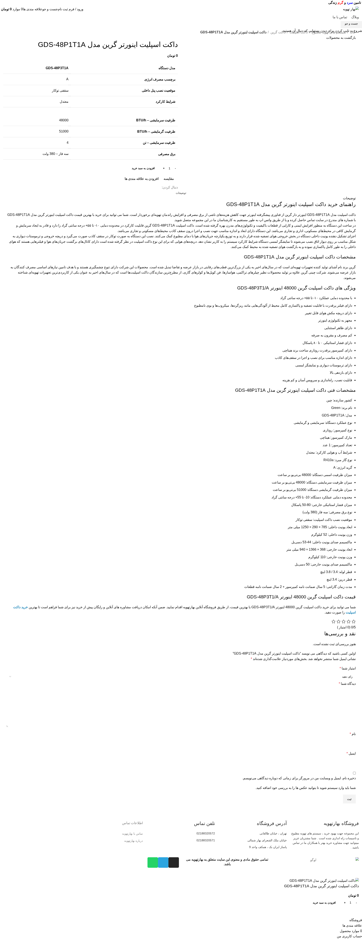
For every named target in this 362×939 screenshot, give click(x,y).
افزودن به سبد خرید (143, 168)
